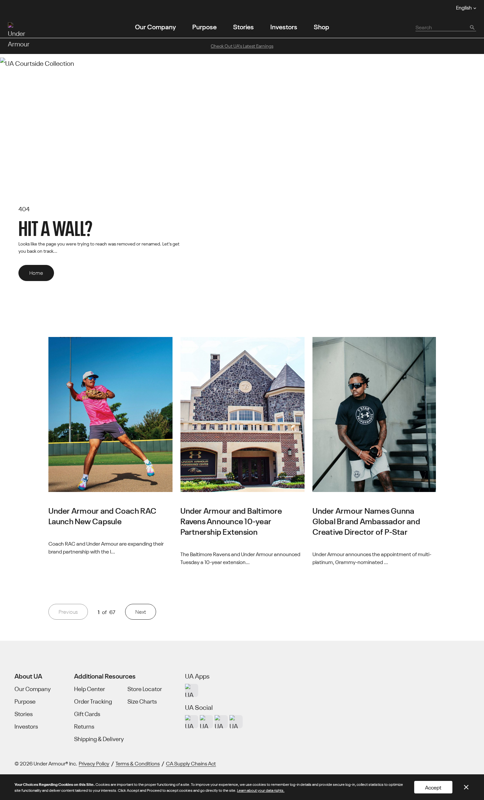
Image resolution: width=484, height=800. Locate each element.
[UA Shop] (191, 690)
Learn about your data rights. (260, 790)
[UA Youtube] (221, 721)
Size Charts (142, 701)
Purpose (204, 26)
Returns (84, 726)
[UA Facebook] (236, 721)
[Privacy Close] (466, 787)
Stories (243, 26)
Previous (68, 611)
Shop (321, 26)
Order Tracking (93, 701)
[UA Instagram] (191, 721)
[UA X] (206, 721)
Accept (433, 787)
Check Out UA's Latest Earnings (242, 46)
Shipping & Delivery (99, 738)
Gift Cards (87, 713)
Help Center (89, 688)
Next (140, 611)
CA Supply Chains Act (191, 763)
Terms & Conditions (138, 763)
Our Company (155, 26)
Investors (283, 26)
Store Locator (144, 688)
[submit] (471, 27)
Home (36, 272)
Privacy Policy (94, 763)
